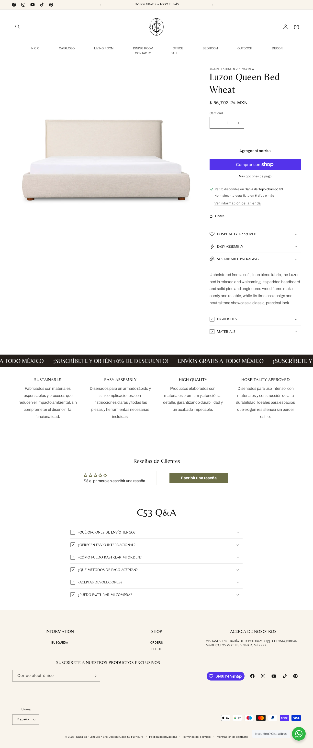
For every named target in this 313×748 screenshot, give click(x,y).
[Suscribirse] (94, 675)
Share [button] (219, 216)
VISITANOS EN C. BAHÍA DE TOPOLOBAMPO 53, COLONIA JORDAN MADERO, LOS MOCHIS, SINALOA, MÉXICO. (251, 643)
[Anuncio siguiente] (212, 4)
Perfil (156, 649)
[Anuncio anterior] (100, 4)
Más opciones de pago (255, 176)
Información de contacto (232, 736)
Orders (156, 642)
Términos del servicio (196, 736)
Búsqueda (59, 642)
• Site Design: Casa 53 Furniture (122, 736)
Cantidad (216, 113)
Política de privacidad (163, 736)
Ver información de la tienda (237, 203)
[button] (17, 27)
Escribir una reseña (199, 478)
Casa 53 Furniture (88, 736)
